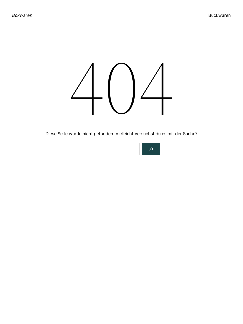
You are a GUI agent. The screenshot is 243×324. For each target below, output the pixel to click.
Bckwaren (22, 15)
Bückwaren (219, 15)
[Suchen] (151, 149)
